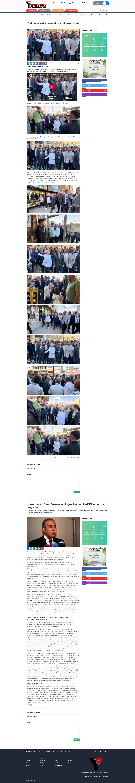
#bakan (45, 460)
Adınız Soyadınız (32, 469)
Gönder (76, 491)
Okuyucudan (72, 763)
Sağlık (42, 14)
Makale (56, 763)
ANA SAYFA (32, 10)
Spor (76, 14)
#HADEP (43, 707)
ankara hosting (30, 780)
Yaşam (55, 14)
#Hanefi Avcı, (32, 707)
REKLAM (47, 751)
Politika (70, 14)
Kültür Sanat (58, 765)
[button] (98, 3)
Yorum (29, 474)
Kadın (91, 14)
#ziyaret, (37, 460)
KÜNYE (40, 751)
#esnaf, (40, 460)
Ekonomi (62, 14)
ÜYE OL (100, 10)
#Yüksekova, (31, 460)
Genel (29, 14)
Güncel (36, 14)
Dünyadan (83, 14)
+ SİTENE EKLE (65, 751)
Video (70, 760)
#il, (43, 460)
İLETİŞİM (55, 751)
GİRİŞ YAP (105, 10)
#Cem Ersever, (38, 707)
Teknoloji (71, 758)
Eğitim (49, 14)
